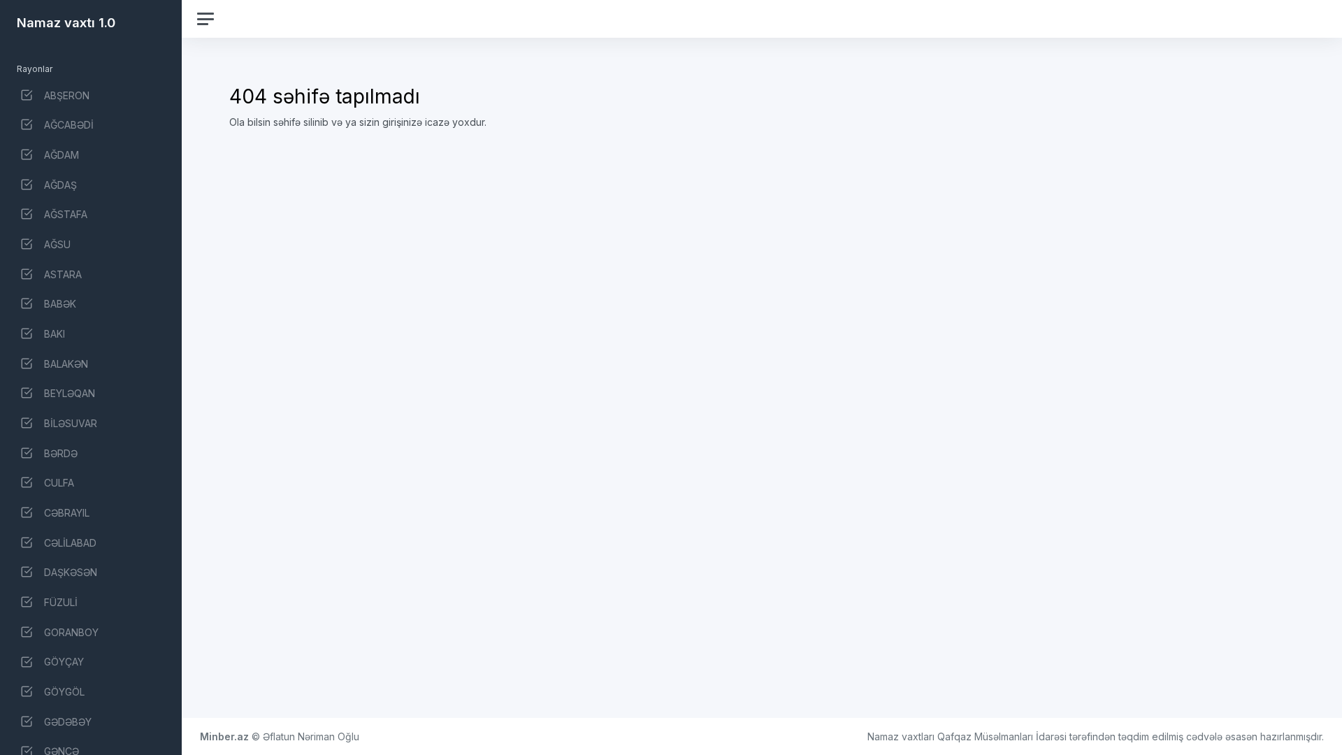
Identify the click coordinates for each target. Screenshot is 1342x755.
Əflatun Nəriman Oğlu (311, 736)
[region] (91, 377)
